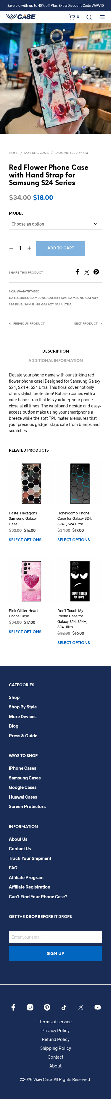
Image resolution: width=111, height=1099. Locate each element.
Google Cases (22, 787)
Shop (14, 697)
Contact (55, 1056)
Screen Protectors (27, 806)
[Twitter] (88, 273)
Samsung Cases (36, 153)
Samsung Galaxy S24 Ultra (48, 304)
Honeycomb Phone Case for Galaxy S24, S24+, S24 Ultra (74, 518)
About (55, 1065)
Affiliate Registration (29, 886)
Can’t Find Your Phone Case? (38, 896)
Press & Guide (23, 735)
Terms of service (55, 1021)
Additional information (55, 361)
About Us (18, 839)
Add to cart (60, 248)
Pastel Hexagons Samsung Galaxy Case (23, 518)
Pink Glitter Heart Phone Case (23, 613)
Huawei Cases (23, 796)
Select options (25, 540)
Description (55, 351)
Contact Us (20, 848)
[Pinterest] (97, 273)
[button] (74, 17)
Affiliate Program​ (26, 877)
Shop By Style (23, 706)
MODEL (16, 213)
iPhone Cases (22, 768)
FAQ (13, 867)
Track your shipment (30, 858)
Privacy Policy (55, 1030)
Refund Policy (56, 1039)
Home (13, 153)
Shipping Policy (55, 1048)
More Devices (22, 716)
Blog (13, 725)
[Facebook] (79, 273)
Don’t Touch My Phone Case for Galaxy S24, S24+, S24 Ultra (72, 618)
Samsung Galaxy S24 (71, 153)
